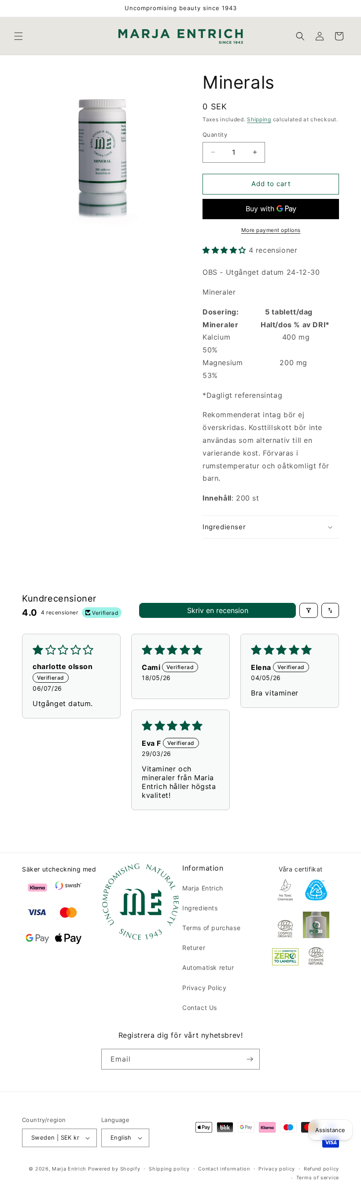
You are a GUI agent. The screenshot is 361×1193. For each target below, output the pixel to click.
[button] (18, 36)
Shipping (259, 119)
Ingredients (200, 908)
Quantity (215, 134)
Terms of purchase (211, 927)
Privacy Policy (204, 987)
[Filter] (308, 610)
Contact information (224, 1169)
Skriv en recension (217, 610)
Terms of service (317, 1177)
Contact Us (199, 1007)
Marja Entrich (202, 888)
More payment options (271, 230)
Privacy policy (276, 1169)
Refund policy (321, 1169)
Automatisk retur (208, 967)
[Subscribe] (249, 1059)
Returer (193, 947)
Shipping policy (169, 1169)
